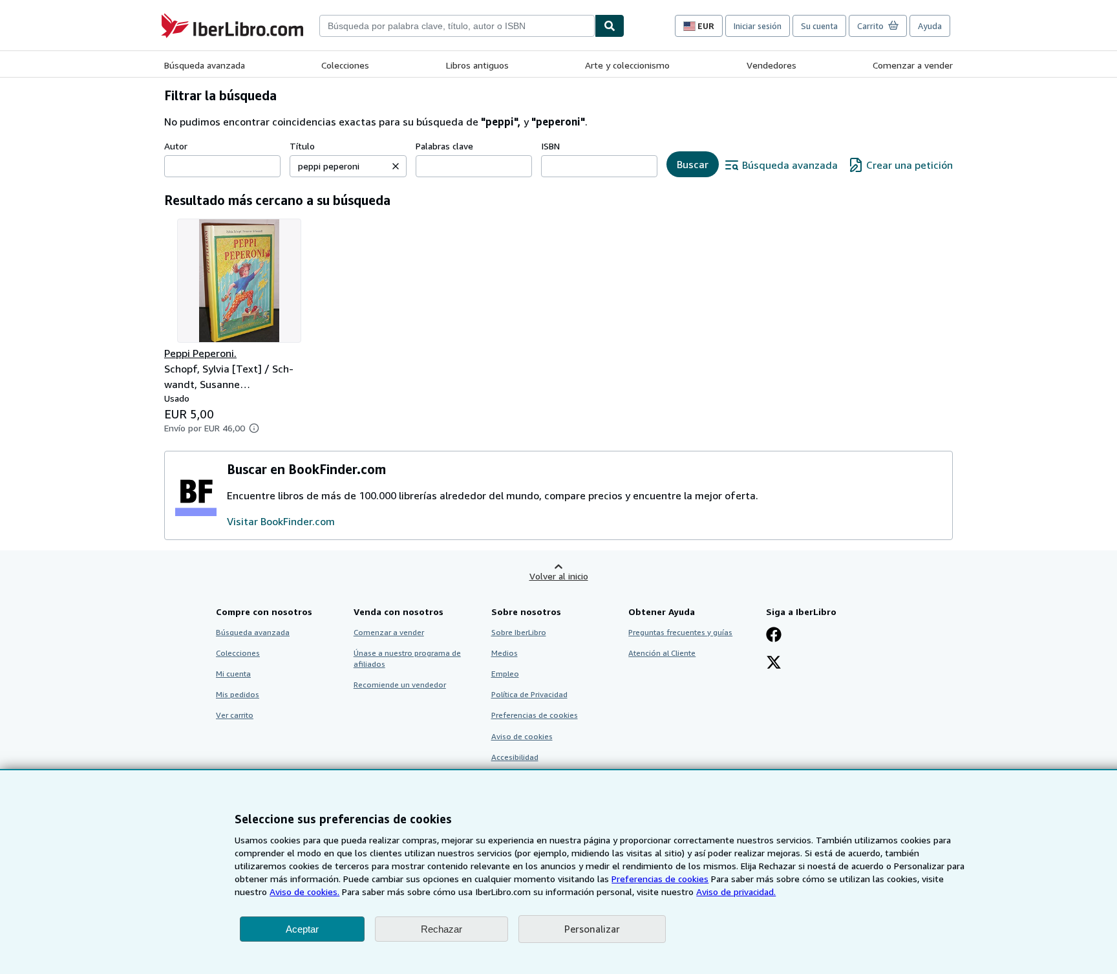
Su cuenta (819, 26)
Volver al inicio (558, 575)
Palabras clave (444, 145)
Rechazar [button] (441, 929)
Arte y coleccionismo (627, 65)
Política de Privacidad (529, 694)
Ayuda (930, 26)
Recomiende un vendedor (400, 684)
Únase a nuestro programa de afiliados (407, 658)
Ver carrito (234, 715)
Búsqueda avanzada (204, 65)
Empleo (505, 673)
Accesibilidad (514, 757)
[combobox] (457, 26)
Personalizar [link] (592, 929)
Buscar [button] (692, 164)
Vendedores (771, 65)
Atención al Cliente (662, 653)
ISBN (550, 145)
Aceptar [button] (302, 929)
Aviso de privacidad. (736, 891)
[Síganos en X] (774, 663)
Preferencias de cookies (660, 878)
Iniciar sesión (758, 26)
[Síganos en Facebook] (774, 635)
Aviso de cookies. (304, 891)
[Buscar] (609, 26)
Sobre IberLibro (518, 632)
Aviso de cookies (522, 736)
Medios (504, 653)
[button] (395, 166)
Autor (175, 145)
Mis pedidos (237, 694)
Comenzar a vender (913, 65)
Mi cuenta (233, 673)
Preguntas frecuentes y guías (680, 632)
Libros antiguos (477, 65)
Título (302, 145)
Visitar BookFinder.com (281, 521)
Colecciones (345, 65)
